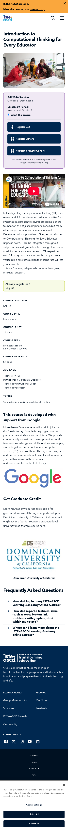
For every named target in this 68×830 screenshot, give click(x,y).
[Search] (52, 18)
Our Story (42, 700)
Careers (34, 755)
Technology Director (14, 387)
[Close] (64, 785)
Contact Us (34, 769)
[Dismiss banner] (64, 3)
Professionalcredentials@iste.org (34, 163)
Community (10, 724)
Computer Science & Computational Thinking (27, 402)
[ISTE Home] (8, 18)
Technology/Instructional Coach (19, 383)
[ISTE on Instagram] (21, 741)
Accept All (34, 823)
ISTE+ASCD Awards (15, 716)
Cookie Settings (34, 805)
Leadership (42, 708)
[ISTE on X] (14, 741)
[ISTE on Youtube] (29, 741)
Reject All (34, 814)
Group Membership (14, 700)
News (34, 762)
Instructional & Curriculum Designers (22, 379)
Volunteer (9, 708)
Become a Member (12, 693)
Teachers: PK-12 (11, 375)
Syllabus (7, 362)
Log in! (9, 288)
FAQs (34, 775)
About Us (41, 693)
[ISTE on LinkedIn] (37, 741)
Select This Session (21, 115)
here (42, 525)
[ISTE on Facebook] (6, 741)
